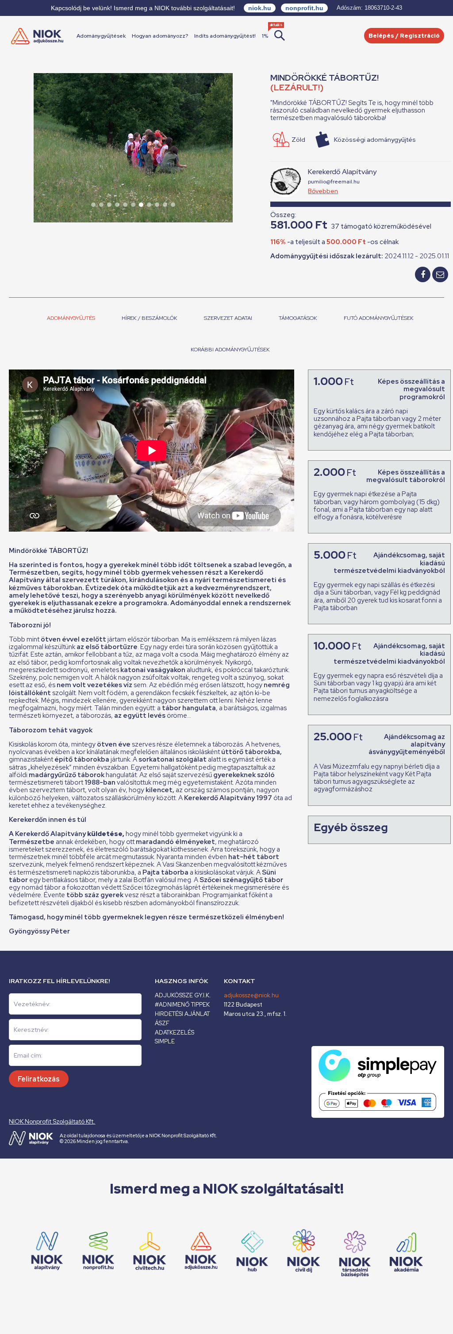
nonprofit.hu (304, 8)
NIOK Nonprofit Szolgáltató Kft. (52, 1121)
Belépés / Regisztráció (404, 35)
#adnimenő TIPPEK (182, 1004)
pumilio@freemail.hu (334, 181)
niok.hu (259, 8)
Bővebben (323, 191)
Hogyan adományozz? (160, 35)
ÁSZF (162, 1023)
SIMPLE (165, 1041)
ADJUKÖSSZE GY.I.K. (183, 995)
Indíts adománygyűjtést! (225, 35)
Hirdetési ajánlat (182, 1014)
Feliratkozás (39, 1079)
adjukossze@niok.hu (251, 995)
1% (265, 35)
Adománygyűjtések (101, 35)
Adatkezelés (174, 1032)
